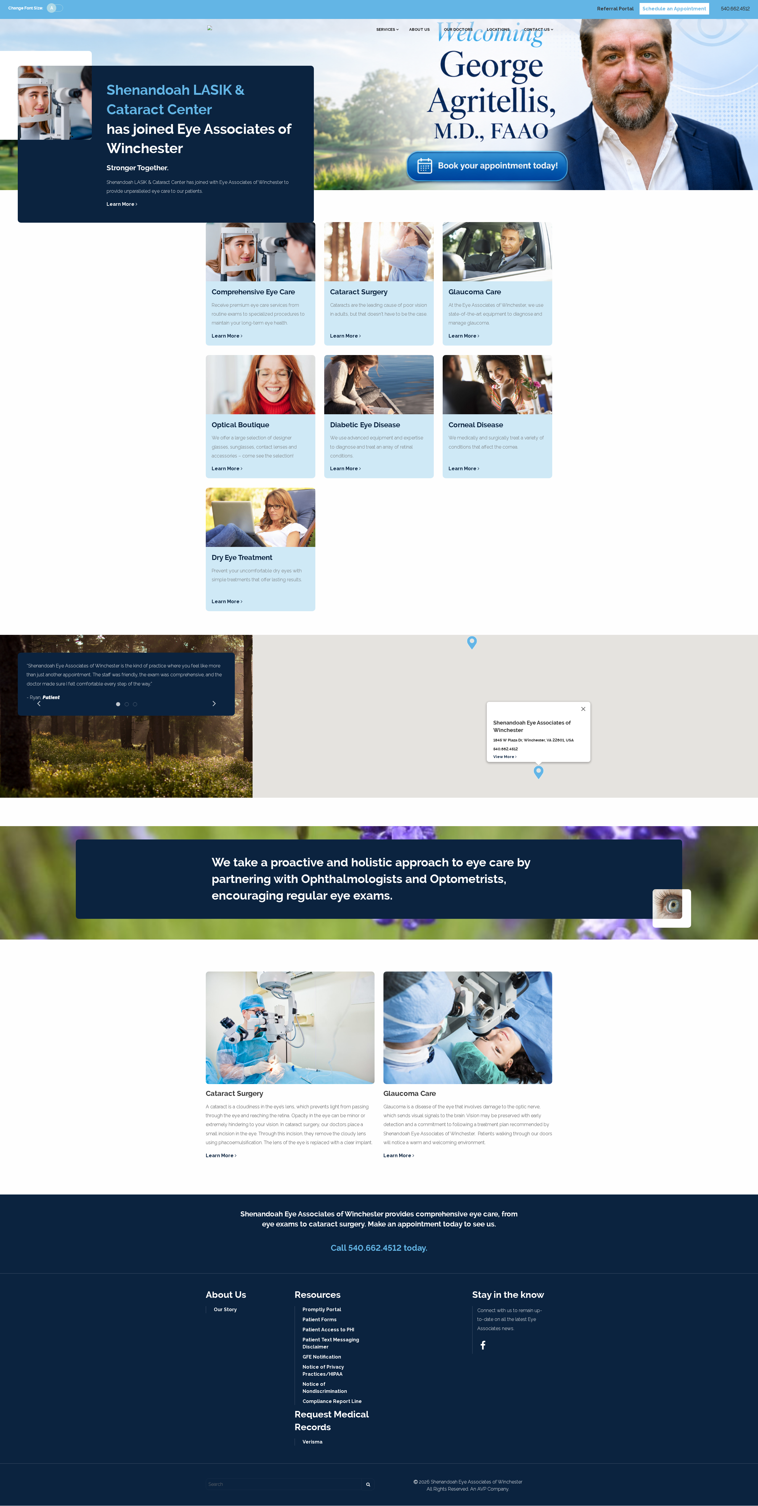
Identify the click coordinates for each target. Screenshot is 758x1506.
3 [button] (135, 704)
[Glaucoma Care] (497, 251)
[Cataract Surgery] (379, 251)
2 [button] (127, 704)
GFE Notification (322, 1357)
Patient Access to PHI (328, 1329)
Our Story (225, 1309)
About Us (419, 30)
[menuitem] (385, 29)
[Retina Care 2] (379, 384)
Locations (498, 30)
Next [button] (214, 703)
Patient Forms (320, 1319)
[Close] (583, 709)
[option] (126, 684)
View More (504, 756)
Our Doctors (458, 30)
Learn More (121, 204)
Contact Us (537, 30)
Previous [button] (38, 703)
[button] (538, 772)
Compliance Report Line (332, 1401)
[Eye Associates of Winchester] (209, 27)
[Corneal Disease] (497, 384)
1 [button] (118, 704)
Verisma (312, 1442)
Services (385, 30)
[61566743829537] (483, 1347)
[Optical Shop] (260, 384)
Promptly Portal (322, 1309)
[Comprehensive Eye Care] (260, 251)
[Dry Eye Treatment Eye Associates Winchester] (260, 517)
